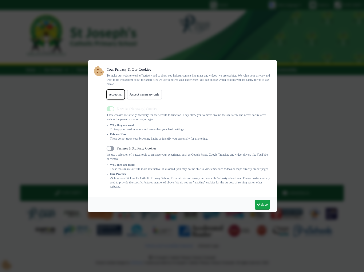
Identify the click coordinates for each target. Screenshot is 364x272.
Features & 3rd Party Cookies (136, 148)
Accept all (115, 94)
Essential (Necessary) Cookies (137, 108)
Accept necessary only (144, 94)
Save (264, 204)
